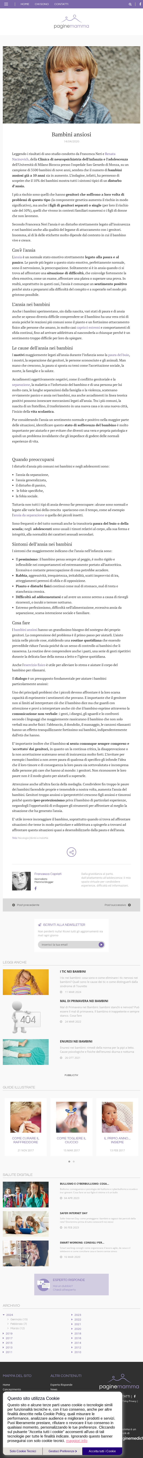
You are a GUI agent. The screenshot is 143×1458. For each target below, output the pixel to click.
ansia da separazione (29, 515)
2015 (9, 1342)
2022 (77, 1319)
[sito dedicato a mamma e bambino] (71, 20)
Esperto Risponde (61, 1384)
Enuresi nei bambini (76, 1041)
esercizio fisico (34, 665)
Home (25, 4)
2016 (77, 1338)
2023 (77, 1314)
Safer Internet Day (74, 1213)
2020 (77, 1328)
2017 (9, 1338)
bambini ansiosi (25, 629)
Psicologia (23, 838)
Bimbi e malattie (39, 838)
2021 (77, 1324)
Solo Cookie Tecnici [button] (23, 1451)
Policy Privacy (129, 1401)
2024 (9, 1314)
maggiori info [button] (76, 1441)
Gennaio (19, 1319)
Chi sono (42, 4)
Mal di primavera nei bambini (84, 1001)
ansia (18, 257)
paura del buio (118, 355)
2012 (77, 1347)
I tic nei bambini (73, 971)
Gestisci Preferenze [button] (62, 1451)
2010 (77, 1352)
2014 (77, 1342)
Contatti (61, 4)
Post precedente (28, 904)
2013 (9, 1347)
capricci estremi (88, 327)
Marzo (17, 1328)
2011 (9, 1352)
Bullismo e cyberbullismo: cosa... (84, 1183)
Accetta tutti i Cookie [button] (102, 1451)
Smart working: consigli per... (82, 1242)
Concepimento (12, 1389)
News (53, 1389)
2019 (9, 1333)
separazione (21, 384)
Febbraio (18, 1323)
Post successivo (115, 904)
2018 (77, 1333)
